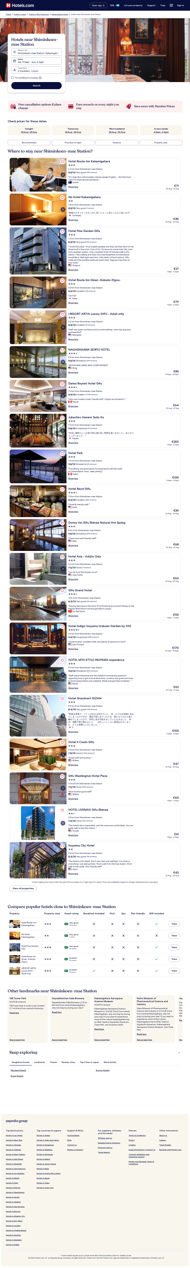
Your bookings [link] (73, 1135)
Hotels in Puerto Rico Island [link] (48, 1173)
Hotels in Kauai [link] (43, 1178)
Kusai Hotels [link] (17, 1076)
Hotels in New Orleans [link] (15, 1154)
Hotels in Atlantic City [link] (15, 1216)
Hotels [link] (8, 14)
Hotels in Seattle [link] (13, 1235)
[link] (62, 162)
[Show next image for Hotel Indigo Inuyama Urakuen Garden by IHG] (63, 638)
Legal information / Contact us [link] (142, 1150)
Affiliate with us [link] (105, 1138)
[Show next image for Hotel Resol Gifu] (63, 501)
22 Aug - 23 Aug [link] (29, 132)
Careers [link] (162, 1140)
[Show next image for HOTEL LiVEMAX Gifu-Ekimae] (63, 823)
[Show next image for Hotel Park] (63, 466)
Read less (14, 1012)
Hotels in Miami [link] (12, 1178)
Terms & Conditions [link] (137, 1135)
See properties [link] (17, 1039)
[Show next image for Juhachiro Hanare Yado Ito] (63, 430)
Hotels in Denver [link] (13, 1188)
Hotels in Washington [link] (15, 1192)
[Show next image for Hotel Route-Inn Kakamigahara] (63, 174)
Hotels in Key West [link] (14, 1221)
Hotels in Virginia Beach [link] (16, 1230)
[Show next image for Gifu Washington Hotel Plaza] (63, 788)
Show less (73, 186)
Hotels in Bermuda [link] (45, 1154)
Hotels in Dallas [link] (12, 1245)
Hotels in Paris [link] (12, 1183)
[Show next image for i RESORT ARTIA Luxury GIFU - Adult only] (63, 327)
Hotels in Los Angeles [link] (15, 1173)
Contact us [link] (72, 1145)
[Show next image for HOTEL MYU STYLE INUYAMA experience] (63, 674)
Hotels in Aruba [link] (43, 1135)
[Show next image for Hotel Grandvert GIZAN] (63, 715)
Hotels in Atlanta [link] (13, 1202)
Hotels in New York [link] (14, 1140)
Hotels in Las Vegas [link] (14, 1135)
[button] (95, 1052)
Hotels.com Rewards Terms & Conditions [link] (141, 1162)
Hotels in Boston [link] (13, 1211)
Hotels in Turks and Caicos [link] (48, 1140)
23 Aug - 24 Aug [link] (73, 132)
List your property (133, 5)
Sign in (180, 5)
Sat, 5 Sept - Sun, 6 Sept (31, 62)
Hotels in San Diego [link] (14, 1159)
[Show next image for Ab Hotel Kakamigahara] (63, 209)
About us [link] (163, 1135)
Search (36, 85)
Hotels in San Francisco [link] (16, 1169)
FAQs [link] (69, 1140)
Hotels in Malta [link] (43, 1159)
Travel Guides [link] (165, 1145)
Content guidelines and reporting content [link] (139, 1155)
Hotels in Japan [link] (20, 14)
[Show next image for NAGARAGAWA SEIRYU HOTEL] (63, 362)
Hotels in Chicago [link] (13, 1145)
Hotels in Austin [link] (13, 1197)
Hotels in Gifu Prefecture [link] (39, 14)
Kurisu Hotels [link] (103, 1070)
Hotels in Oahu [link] (43, 1183)
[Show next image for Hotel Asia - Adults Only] (63, 568)
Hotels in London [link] (13, 1226)
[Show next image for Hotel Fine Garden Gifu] (63, 251)
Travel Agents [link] (104, 1152)
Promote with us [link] (105, 1147)
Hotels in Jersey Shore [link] (46, 1164)
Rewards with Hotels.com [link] (170, 1150)
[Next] (182, 1019)
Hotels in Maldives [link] (45, 1150)
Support (151, 5)
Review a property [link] (75, 1150)
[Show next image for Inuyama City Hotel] (63, 860)
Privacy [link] (132, 1140)
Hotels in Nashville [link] (14, 1164)
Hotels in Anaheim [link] (14, 1240)
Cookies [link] (132, 1145)
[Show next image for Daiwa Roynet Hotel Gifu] (63, 395)
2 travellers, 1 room (28, 71)
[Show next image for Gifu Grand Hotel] (63, 603)
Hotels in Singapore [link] (45, 1145)
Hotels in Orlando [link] (13, 1150)
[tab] (21, 1062)
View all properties (23, 888)
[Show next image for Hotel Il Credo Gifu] (63, 754)
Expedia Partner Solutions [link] (109, 1143)
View (174, 923)
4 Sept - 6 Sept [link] (161, 132)
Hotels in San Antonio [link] (15, 1207)
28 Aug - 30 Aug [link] (117, 132)
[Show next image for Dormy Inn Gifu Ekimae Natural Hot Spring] (63, 535)
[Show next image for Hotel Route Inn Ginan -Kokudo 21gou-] (63, 292)
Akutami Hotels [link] (18, 1070)
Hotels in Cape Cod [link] (45, 1188)
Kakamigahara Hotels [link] (60, 14)
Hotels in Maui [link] (43, 1169)
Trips (162, 5)
